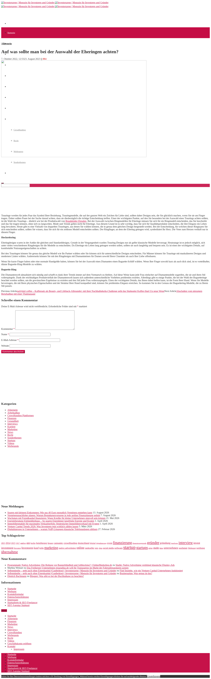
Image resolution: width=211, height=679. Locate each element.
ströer (150, 548)
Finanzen (11, 418)
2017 (18, 543)
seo (96, 548)
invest (196, 542)
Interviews (12, 424)
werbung (200, 548)
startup (129, 547)
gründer (153, 542)
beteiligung (41, 543)
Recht (10, 435)
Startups (11, 440)
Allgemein (11, 43)
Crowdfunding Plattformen (20, 415)
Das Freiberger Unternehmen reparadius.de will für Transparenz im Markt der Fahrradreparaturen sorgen (78, 568)
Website (5, 345)
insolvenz (174, 543)
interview (186, 542)
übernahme (9, 552)
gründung (165, 543)
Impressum (12, 599)
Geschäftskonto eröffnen (19, 643)
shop (100, 548)
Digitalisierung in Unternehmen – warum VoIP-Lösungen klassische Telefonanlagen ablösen (52, 529)
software (118, 548)
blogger (50, 543)
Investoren (27, 547)
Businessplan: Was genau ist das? (136, 573)
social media (108, 548)
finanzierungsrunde (139, 543)
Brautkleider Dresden (75, 221)
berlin (33, 543)
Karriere (11, 426)
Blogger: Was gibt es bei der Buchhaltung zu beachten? (57, 576)
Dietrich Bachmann (16, 576)
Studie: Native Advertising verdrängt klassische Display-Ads (145, 565)
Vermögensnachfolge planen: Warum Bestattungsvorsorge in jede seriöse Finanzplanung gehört (53, 515)
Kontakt (11, 646)
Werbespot (192, 548)
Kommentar (8, 329)
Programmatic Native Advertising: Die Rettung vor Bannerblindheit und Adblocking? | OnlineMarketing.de (59, 565)
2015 (13, 543)
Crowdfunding (14, 632)
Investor (17, 548)
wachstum (183, 548)
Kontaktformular (15, 594)
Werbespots (13, 446)
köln (41, 548)
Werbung (11, 591)
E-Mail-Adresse (10, 340)
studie (156, 548)
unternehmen (171, 547)
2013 (3, 543)
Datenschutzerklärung (18, 597)
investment (7, 547)
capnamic (58, 543)
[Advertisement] (63, 17)
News (10, 432)
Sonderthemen (20, 162)
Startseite (11, 32)
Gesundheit (13, 421)
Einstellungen (153, 676)
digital (93, 543)
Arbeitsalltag (13, 412)
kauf (36, 547)
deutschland (83, 543)
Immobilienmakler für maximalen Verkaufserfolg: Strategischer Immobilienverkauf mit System (53, 523)
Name (5, 334)
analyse (23, 543)
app (28, 543)
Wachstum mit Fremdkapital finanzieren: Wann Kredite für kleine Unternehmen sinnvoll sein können (56, 518)
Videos (10, 443)
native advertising (67, 548)
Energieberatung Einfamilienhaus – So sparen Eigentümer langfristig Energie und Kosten (50, 521)
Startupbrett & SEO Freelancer (22, 602)
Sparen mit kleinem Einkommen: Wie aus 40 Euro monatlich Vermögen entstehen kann (49, 512)
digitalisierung (101, 543)
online (80, 547)
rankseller (89, 548)
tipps (161, 548)
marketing (51, 548)
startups (142, 547)
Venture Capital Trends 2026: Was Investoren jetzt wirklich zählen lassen (42, 526)
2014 (8, 543)
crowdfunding (70, 543)
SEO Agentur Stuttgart (18, 605)
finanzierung (122, 543)
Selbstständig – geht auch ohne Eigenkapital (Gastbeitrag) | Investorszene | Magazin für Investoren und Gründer (61, 570)
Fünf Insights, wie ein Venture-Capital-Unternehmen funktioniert (151, 570)
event (109, 543)
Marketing (12, 429)
